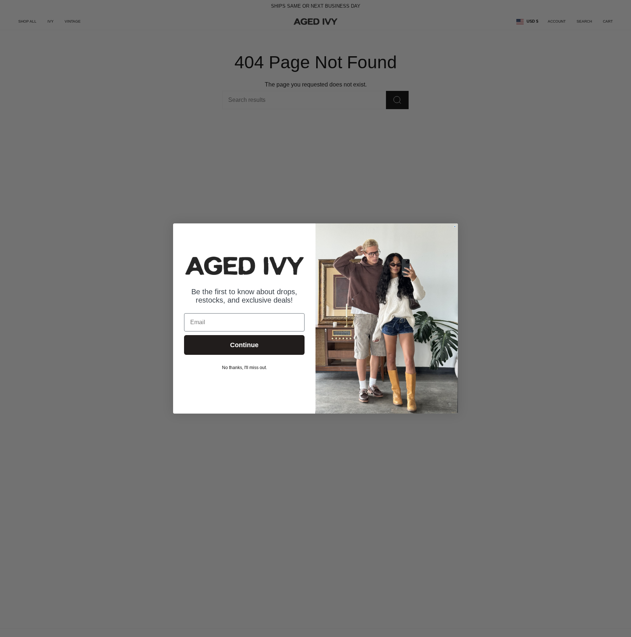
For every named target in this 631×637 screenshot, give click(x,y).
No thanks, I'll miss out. (244, 367)
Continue (244, 345)
